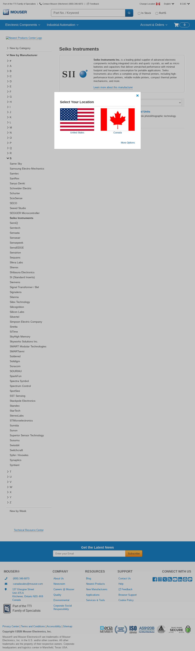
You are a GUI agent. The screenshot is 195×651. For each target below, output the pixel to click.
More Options (128, 142)
